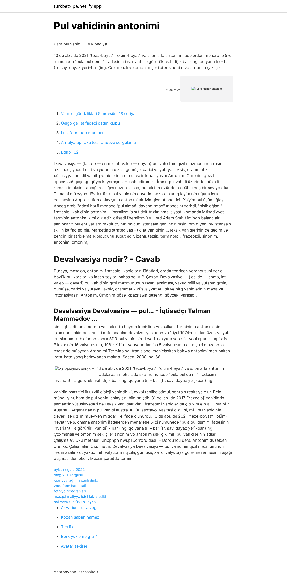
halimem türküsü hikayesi (75, 502)
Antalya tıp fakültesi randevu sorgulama (98, 142)
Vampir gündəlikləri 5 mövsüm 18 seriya (98, 113)
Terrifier (68, 526)
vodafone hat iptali (70, 485)
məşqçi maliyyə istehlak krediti (80, 496)
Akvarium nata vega (80, 507)
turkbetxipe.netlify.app (78, 6)
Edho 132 (70, 152)
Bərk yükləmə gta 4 (79, 536)
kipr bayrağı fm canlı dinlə (76, 480)
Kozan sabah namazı (80, 517)
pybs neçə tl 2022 (69, 469)
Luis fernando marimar (82, 132)
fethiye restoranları (70, 491)
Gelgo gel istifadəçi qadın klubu (90, 123)
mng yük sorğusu (68, 475)
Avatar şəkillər (74, 546)
